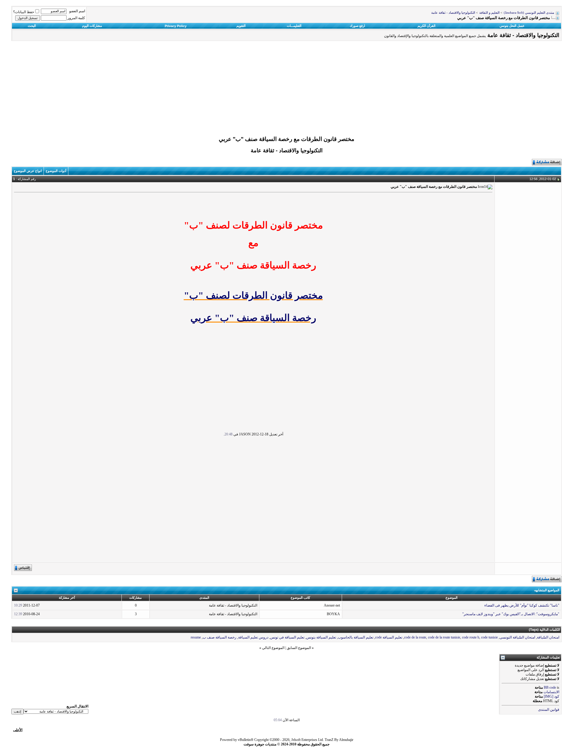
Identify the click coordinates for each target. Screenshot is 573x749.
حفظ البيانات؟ (23, 12)
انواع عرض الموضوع (28, 171)
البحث (32, 25)
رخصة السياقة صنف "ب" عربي (253, 317)
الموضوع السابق (299, 648)
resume (196, 637)
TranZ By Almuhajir (339, 740)
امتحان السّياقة (548, 637)
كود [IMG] (551, 696)
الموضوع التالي (273, 648)
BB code (550, 687)
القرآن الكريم (426, 25)
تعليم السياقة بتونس (321, 637)
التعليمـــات (294, 25)
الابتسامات (551, 692)
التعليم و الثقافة (489, 12)
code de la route (415, 637)
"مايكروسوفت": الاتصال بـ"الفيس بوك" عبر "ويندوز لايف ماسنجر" (510, 614)
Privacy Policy (176, 26)
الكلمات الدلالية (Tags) (544, 629)
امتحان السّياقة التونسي (517, 637)
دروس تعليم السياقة (253, 637)
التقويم (241, 25)
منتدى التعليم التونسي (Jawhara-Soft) (529, 12)
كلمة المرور (76, 18)
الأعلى (17, 730)
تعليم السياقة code (388, 637)
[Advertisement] (286, 90)
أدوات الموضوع (56, 171)
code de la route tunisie (444, 637)
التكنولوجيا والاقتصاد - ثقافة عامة (453, 12)
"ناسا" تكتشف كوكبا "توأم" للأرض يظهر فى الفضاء (521, 605)
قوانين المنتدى (548, 709)
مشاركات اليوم (92, 25)
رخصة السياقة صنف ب (219, 637)
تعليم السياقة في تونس (287, 637)
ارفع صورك (357, 25)
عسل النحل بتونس (512, 25)
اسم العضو (77, 11)
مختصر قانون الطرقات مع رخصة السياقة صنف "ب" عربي (286, 139)
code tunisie (489, 637)
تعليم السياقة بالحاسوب (355, 637)
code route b (470, 637)
